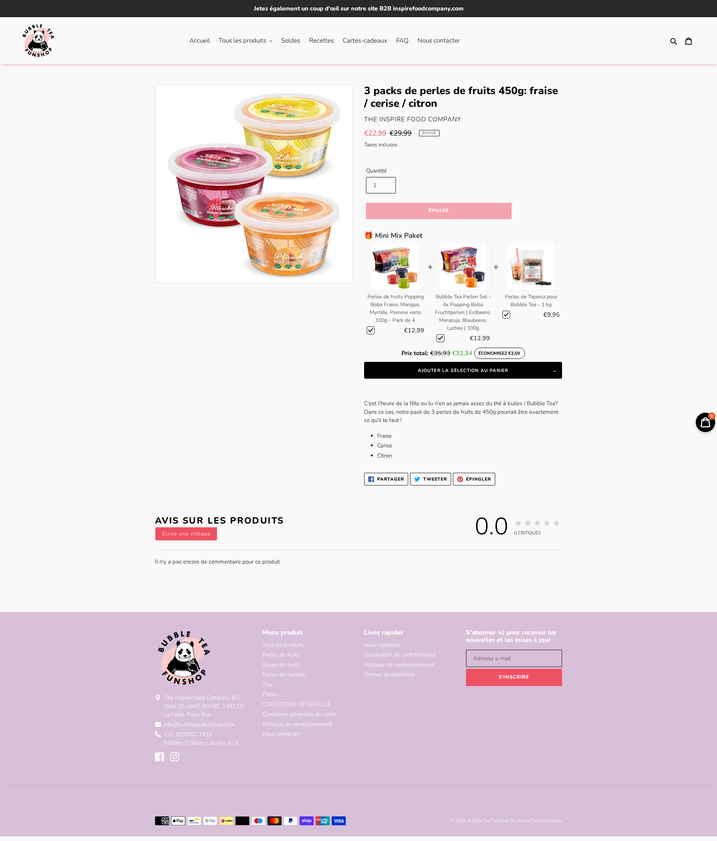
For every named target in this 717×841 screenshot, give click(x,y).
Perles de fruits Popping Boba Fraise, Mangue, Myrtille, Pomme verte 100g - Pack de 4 (395, 308)
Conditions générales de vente (300, 714)
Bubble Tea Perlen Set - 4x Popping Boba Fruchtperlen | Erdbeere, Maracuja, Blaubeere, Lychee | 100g (463, 312)
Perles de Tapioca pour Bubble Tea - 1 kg (531, 300)
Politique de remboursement (297, 724)
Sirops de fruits (281, 664)
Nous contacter (281, 734)
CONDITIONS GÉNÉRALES (296, 704)
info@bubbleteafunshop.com (199, 724)
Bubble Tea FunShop (488, 820)
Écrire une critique (186, 533)
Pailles (271, 694)
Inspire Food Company (539, 820)
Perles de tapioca (284, 674)
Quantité (376, 170)
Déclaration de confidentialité (400, 654)
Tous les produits (283, 645)
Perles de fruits (281, 654)
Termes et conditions (389, 674)
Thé (267, 684)
